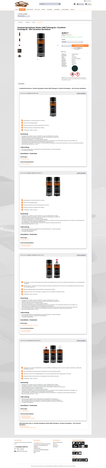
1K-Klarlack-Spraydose (26, 244)
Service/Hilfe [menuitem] (88, 1)
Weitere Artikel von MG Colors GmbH (28, 427)
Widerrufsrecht (37, 451)
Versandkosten (50, 466)
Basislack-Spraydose (26, 163)
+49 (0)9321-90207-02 (22, 447)
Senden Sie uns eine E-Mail (21, 451)
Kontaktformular (37, 448)
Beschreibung (21, 83)
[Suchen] (59, 4)
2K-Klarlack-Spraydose (26, 330)
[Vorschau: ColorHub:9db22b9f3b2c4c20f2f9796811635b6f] (19, 56)
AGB (34, 452)
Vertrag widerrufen (38, 442)
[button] (77, 48)
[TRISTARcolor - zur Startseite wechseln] (21, 4)
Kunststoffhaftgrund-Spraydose (28, 418)
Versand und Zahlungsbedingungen (41, 449)
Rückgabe (36, 446)
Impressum (55, 446)
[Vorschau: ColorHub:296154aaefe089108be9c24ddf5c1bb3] (19, 34)
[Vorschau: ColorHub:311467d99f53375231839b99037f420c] (19, 40)
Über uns (55, 443)
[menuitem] (50, 4)
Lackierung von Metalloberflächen (41, 445)
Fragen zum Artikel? (24, 426)
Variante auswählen (81, 93)
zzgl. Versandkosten (69, 35)
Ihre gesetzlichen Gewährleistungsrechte (42, 443)
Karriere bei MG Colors (57, 442)
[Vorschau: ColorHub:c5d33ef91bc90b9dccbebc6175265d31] (19, 45)
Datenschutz (55, 445)
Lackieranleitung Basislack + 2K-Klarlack (30, 325)
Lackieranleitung (25, 158)
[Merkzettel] (74, 4)
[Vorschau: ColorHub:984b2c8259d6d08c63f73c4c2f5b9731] (19, 51)
